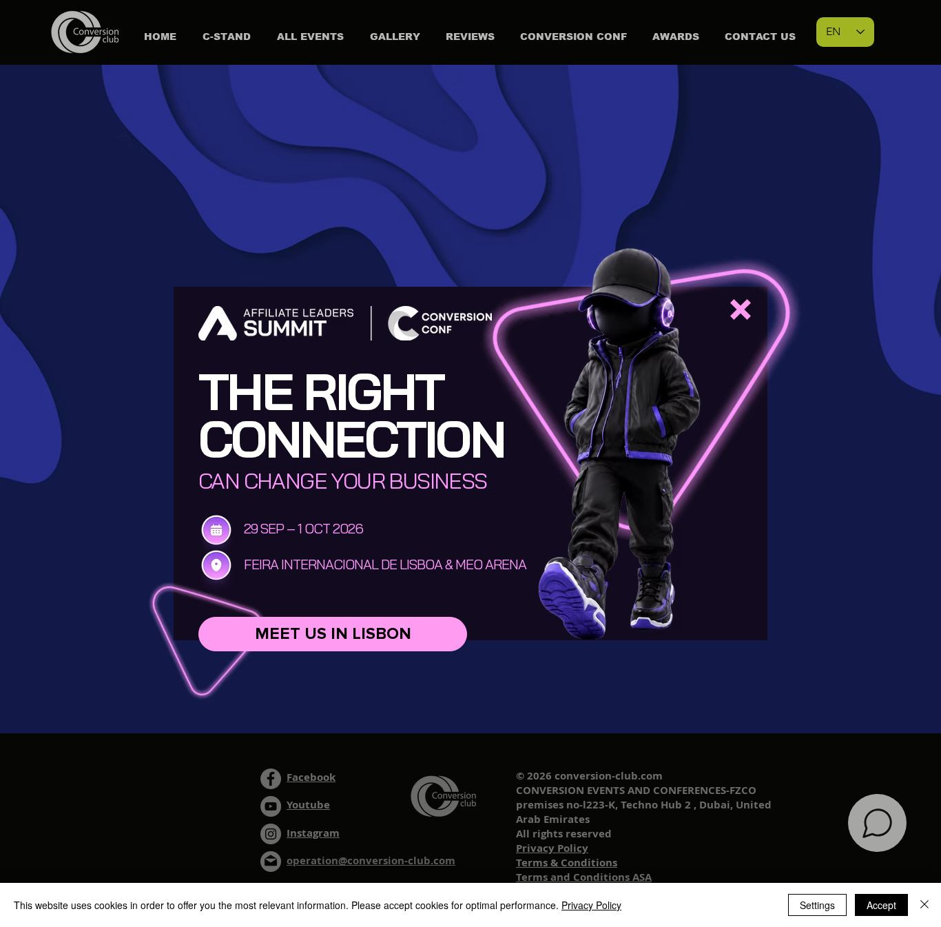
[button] (740, 309)
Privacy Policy (591, 905)
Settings (817, 905)
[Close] (924, 905)
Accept (881, 905)
